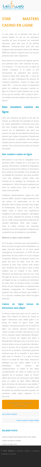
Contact (13, 454)
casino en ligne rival (9, 444)
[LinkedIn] (24, 463)
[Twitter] (20, 463)
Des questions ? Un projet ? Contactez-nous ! (20, 404)
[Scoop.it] (36, 463)
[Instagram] (32, 463)
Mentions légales (23, 451)
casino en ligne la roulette (11, 440)
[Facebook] (17, 463)
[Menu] (37, 4)
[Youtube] (28, 463)
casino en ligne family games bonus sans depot (19, 437)
